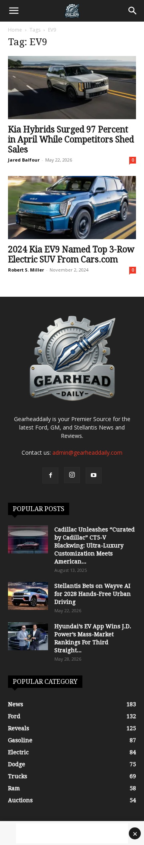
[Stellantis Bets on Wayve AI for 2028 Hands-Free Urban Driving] (28, 596)
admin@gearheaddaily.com (87, 452)
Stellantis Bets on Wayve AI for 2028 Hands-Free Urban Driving (92, 594)
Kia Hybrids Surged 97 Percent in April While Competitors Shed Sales (71, 139)
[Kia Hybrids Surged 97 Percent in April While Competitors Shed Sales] (72, 87)
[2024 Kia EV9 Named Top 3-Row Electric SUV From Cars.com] (72, 207)
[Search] (133, 11)
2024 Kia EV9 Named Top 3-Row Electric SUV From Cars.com (71, 254)
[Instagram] (72, 475)
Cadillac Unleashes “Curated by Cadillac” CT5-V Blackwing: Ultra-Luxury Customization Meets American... (94, 545)
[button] (13, 11)
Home (15, 29)
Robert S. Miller (26, 270)
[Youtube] (94, 475)
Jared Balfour (24, 160)
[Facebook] (50, 475)
